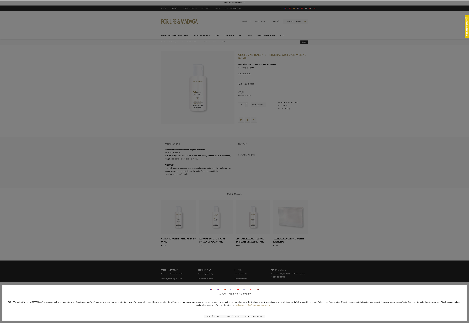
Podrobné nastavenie (253, 316)
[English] (231, 289)
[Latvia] (258, 289)
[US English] (244, 289)
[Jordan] (251, 289)
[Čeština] (211, 289)
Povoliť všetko (213, 316)
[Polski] (238, 289)
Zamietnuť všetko (232, 316)
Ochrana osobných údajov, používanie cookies (253, 305)
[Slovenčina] (218, 289)
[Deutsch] (225, 289)
